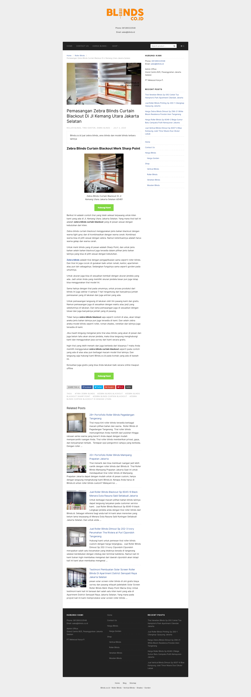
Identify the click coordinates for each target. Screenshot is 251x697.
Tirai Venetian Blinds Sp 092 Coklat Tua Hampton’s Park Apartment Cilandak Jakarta (164, 623)
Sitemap (133, 683)
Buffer (128, 387)
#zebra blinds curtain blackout (110, 396)
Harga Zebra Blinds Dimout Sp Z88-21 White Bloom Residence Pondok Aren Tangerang (164, 643)
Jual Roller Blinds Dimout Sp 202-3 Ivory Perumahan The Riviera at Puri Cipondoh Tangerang (111, 532)
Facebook (87, 387)
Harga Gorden (153, 158)
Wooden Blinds (153, 185)
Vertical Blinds (153, 169)
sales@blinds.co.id (80, 623)
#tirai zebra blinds (85, 394)
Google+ (110, 387)
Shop (115, 46)
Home (69, 46)
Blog (124, 683)
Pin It (121, 387)
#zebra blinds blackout (110, 394)
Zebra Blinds (103, 128)
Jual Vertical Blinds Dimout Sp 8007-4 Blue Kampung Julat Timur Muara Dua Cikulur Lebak (163, 131)
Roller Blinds (74, 128)
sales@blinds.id (128, 32)
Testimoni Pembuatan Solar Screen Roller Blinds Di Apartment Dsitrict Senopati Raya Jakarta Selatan (113, 573)
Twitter (99, 387)
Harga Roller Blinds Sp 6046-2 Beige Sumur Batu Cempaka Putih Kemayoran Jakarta (164, 654)
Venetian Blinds (153, 180)
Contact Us (82, 46)
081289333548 (129, 28)
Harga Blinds (100, 46)
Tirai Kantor (88, 128)
